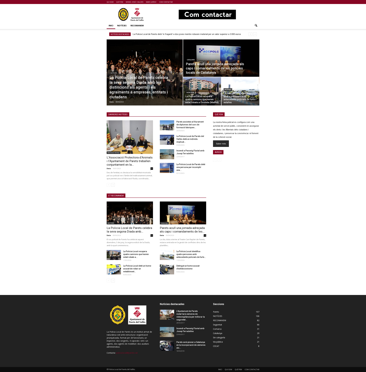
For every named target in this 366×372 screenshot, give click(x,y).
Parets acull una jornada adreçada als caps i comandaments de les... (182, 229)
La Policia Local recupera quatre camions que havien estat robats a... (136, 254)
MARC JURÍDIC (151, 2)
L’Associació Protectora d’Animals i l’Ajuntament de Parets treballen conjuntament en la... (130, 161)
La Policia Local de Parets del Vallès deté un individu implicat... (190, 139)
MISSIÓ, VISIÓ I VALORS (134, 2)
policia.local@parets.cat (127, 352)
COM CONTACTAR (166, 2)
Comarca (217, 329)
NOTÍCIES (122, 25)
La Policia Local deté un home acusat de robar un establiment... (137, 269)
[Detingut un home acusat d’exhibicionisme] (167, 269)
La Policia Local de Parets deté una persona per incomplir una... (190, 167)
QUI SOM (110, 2)
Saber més (221, 143)
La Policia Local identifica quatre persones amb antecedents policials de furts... (191, 254)
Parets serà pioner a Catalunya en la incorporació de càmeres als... (190, 345)
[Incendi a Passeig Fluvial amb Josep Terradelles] (167, 154)
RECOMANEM (137, 25)
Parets (216, 311)
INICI (111, 25)
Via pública (218, 341)
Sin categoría (219, 337)
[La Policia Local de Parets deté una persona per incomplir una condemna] (167, 168)
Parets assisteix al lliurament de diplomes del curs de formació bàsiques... (190, 125)
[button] (255, 25)
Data (112, 102)
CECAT (216, 346)
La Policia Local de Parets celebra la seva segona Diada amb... (129, 229)
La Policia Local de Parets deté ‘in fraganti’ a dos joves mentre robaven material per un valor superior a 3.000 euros (187, 34)
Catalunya (191, 60)
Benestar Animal (114, 153)
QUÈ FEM (119, 2)
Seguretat (217, 324)
